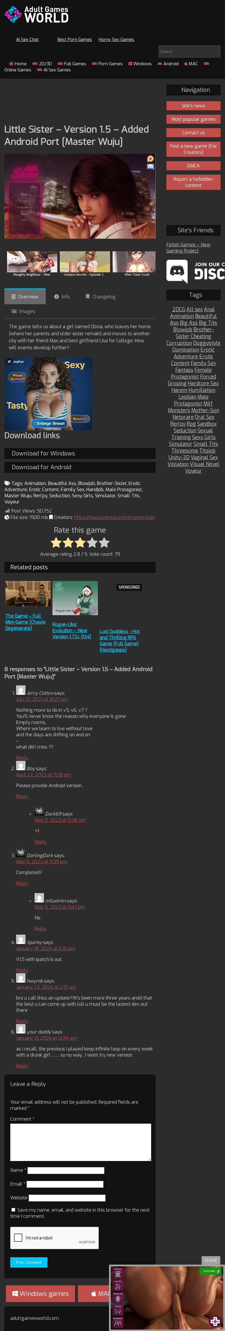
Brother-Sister (112, 483)
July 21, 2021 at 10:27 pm (42, 699)
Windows (142, 64)
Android (170, 64)
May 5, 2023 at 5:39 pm (41, 862)
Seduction (59, 496)
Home (20, 64)
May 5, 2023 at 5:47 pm (60, 907)
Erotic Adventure (194, 353)
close (210, 1260)
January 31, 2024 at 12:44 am (46, 1038)
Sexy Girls (82, 496)
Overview (28, 297)
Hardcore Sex (203, 383)
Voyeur (12, 502)
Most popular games (193, 119)
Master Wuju (17, 496)
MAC (193, 64)
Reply (22, 758)
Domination (185, 350)
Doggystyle (206, 343)
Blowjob (86, 483)
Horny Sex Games (116, 39)
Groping (177, 383)
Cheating (201, 336)
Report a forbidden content (193, 182)
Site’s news (193, 106)
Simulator (105, 496)
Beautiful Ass (62, 483)
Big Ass (189, 323)
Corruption (179, 343)
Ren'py (40, 496)
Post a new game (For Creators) (193, 149)
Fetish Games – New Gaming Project (188, 248)
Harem (179, 390)
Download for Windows (43, 454)
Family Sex (72, 489)
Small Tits (128, 496)
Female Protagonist (191, 373)
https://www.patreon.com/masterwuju (114, 517)
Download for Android (41, 467)
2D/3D (45, 64)
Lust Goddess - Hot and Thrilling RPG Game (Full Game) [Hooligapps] (120, 640)
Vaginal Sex (204, 457)
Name (18, 1170)
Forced (208, 377)
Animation (35, 483)
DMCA (193, 166)
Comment (22, 1119)
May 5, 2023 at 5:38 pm (60, 820)
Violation (178, 464)
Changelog (104, 297)
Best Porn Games (74, 39)
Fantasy (184, 370)
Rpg (191, 424)
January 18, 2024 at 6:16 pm (45, 948)
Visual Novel (204, 464)
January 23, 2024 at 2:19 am (46, 987)
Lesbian (187, 397)
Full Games (74, 64)
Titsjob (207, 451)
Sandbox (207, 424)
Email (17, 1184)
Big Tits (208, 323)
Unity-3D (179, 457)
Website (19, 1198)
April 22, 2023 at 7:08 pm (43, 775)
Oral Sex (204, 417)
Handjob (94, 489)
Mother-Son (205, 410)
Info (66, 297)
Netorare (183, 417)
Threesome (184, 451)
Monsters (179, 410)
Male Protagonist (123, 489)
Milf (208, 403)
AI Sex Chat (27, 39)
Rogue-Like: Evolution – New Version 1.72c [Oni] (71, 630)
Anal (209, 309)
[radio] (56, 543)
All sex (194, 309)
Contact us (193, 133)
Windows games (43, 1293)
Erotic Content (44, 489)
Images (27, 311)
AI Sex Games (56, 70)
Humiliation (201, 390)
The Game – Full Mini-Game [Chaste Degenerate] (25, 622)
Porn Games (110, 64)
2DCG (178, 309)
